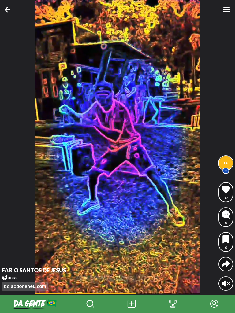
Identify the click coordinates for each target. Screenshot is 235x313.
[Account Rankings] (172, 304)
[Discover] (90, 304)
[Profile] (214, 304)
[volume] (225, 283)
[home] (34, 304)
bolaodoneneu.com (25, 286)
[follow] (225, 171)
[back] (8, 9)
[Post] (131, 304)
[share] (225, 264)
